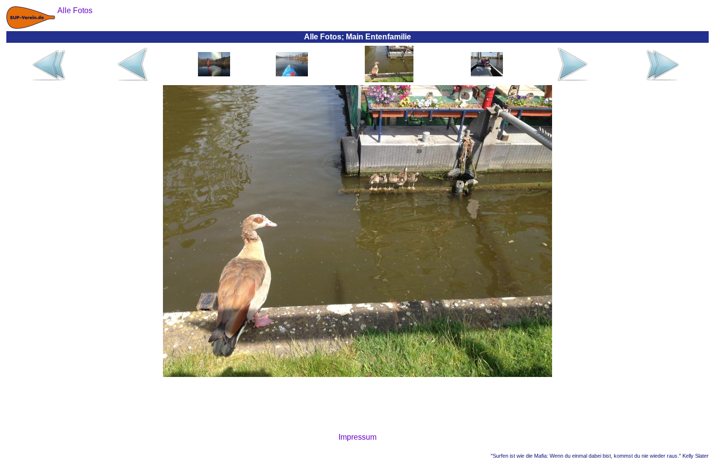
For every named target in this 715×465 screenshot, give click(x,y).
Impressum (357, 437)
